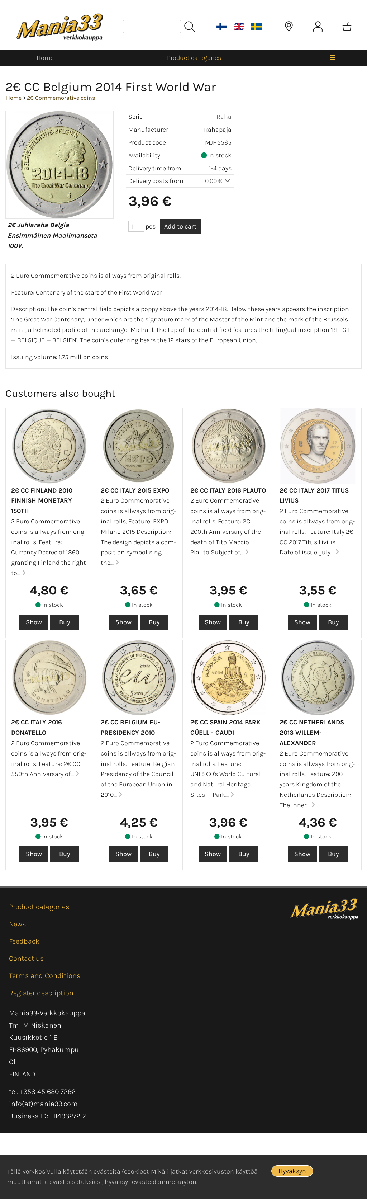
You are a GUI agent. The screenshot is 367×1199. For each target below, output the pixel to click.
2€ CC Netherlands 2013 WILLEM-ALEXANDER (312, 732)
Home (45, 58)
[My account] (318, 26)
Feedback (24, 941)
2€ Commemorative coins (61, 97)
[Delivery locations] (288, 26)
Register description (41, 993)
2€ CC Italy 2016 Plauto (228, 490)
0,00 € (214, 181)
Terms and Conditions (44, 976)
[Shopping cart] (347, 26)
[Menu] (332, 58)
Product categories (194, 58)
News (17, 924)
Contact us (26, 958)
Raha (224, 117)
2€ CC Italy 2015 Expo (135, 490)
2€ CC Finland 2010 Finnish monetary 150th (41, 500)
